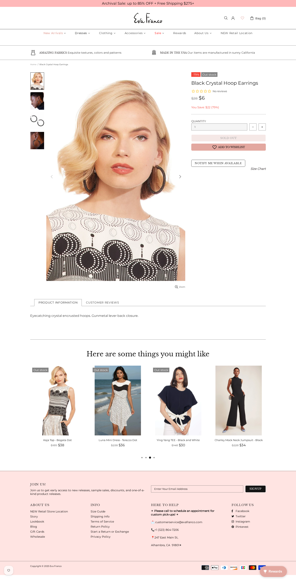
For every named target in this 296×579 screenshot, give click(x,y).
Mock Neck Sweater (238, 440)
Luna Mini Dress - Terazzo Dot (57, 440)
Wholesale (37, 536)
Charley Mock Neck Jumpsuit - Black (178, 440)
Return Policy (100, 526)
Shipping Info (100, 516)
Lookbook (37, 521)
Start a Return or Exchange (110, 531)
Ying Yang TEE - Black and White (117, 440)
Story (34, 516)
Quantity (198, 121)
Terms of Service (102, 521)
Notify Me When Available (218, 163)
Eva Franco (148, 18)
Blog (33, 526)
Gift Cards (37, 531)
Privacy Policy (101, 536)
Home (33, 64)
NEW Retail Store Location (49, 511)
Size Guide (98, 511)
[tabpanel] (238, 410)
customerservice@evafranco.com (178, 522)
